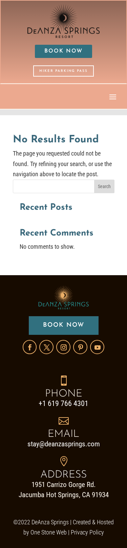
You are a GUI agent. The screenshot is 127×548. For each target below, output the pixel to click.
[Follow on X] (46, 347)
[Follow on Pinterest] (80, 347)
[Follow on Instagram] (63, 347)
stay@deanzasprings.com (63, 444)
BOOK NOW (63, 51)
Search (104, 186)
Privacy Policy (87, 532)
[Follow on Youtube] (97, 347)
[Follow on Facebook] (30, 347)
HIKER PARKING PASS (63, 71)
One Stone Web (48, 532)
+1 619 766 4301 (63, 403)
